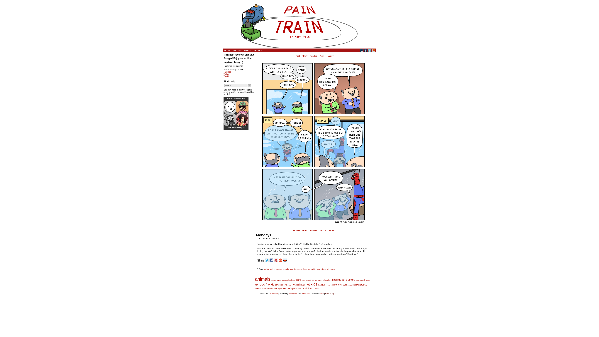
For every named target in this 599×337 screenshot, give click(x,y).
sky (309, 269)
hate (291, 269)
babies (273, 280)
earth (363, 280)
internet (304, 284)
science (266, 288)
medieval (329, 285)
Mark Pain (274, 294)
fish (256, 285)
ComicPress (305, 294)
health (295, 284)
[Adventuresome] (242, 107)
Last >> (331, 56)
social (286, 288)
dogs (358, 280)
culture (328, 280)
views (323, 269)
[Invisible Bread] (230, 107)
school (258, 289)
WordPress (293, 294)
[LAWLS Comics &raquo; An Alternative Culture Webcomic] (242, 119)
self (275, 289)
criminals (322, 280)
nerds (350, 285)
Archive (258, 50)
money (337, 284)
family (368, 280)
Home (227, 50)
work (317, 289)
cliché (308, 280)
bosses (279, 269)
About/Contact (242, 50)
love (323, 284)
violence (309, 288)
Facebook (366, 50)
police (363, 284)
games (278, 285)
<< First (296, 56)
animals (262, 279)
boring (272, 269)
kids (314, 284)
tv (303, 288)
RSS (373, 50)
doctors (350, 279)
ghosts (284, 285)
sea (271, 289)
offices (304, 269)
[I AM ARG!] (230, 119)
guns (289, 285)
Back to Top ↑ (330, 294)
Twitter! (226, 74)
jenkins (297, 269)
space (294, 288)
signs (280, 289)
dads (335, 279)
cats (303, 280)
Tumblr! (227, 76)
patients (356, 285)
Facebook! (228, 72)
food (262, 284)
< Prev (304, 56)
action (266, 269)
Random (313, 56)
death (341, 279)
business (291, 280)
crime (314, 280)
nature (344, 285)
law (319, 285)
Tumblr (362, 50)
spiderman (315, 269)
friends (270, 284)
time (299, 289)
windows (331, 269)
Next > (323, 56)
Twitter (370, 50)
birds (279, 280)
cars (298, 279)
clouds (286, 269)
